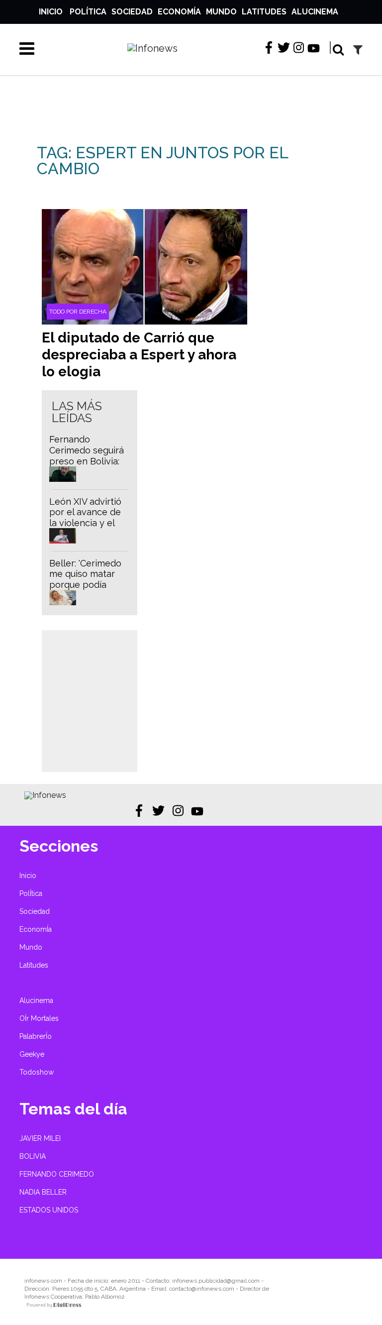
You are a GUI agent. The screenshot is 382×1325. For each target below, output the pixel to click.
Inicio (51, 11)
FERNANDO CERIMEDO (56, 1174)
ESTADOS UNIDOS (48, 1210)
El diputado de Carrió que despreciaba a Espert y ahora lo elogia (139, 354)
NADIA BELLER (43, 1192)
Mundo (221, 11)
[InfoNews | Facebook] (269, 48)
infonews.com (43, 1280)
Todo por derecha (77, 312)
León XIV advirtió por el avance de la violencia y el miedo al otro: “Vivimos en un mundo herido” (85, 528)
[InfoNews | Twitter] (284, 48)
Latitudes (264, 11)
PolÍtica (88, 11)
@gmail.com (243, 1280)
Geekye (31, 1054)
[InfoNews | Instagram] (298, 48)
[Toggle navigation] (23, 48)
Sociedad (132, 11)
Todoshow (36, 1072)
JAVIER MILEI (40, 1138)
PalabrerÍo (35, 1036)
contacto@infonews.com (201, 1288)
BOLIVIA (32, 1156)
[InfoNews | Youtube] (313, 49)
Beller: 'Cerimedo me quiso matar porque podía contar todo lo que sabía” (85, 584)
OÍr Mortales (39, 1018)
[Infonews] (45, 795)
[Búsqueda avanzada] (358, 49)
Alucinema (314, 11)
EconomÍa (179, 11)
